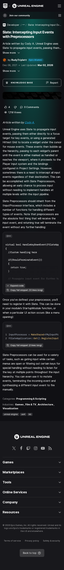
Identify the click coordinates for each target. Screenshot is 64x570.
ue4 (23, 414)
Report (54, 82)
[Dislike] (15, 107)
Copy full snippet (27, 290)
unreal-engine (11, 414)
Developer (13, 24)
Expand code (17, 285)
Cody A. (29, 122)
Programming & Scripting (31, 398)
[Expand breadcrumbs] (23, 25)
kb (30, 414)
